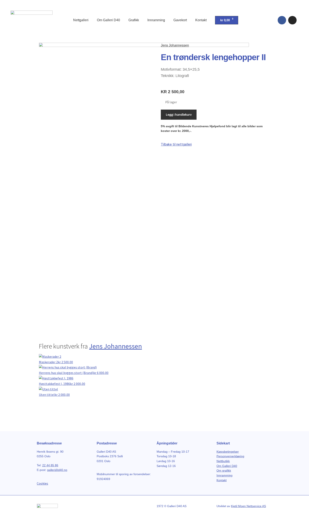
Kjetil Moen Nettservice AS (248, 506)
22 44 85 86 (50, 465)
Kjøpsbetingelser (228, 451)
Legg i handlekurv (179, 114)
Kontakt (201, 20)
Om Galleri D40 (108, 20)
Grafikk (133, 20)
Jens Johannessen (175, 45)
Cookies (42, 483)
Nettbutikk (223, 461)
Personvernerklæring (230, 456)
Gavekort (180, 20)
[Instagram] (292, 20)
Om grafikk (224, 470)
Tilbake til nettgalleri (176, 144)
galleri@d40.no (57, 470)
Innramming (156, 20)
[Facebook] (282, 20)
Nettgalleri (80, 20)
